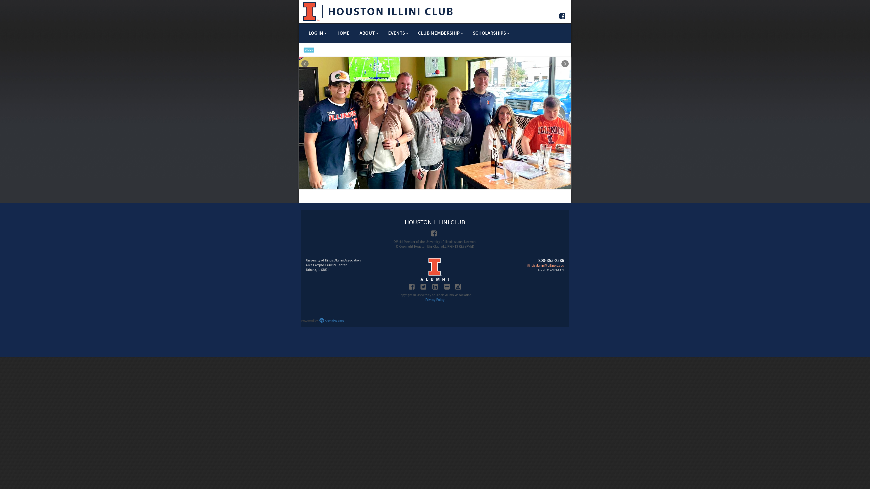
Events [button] (397, 33)
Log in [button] (316, 33)
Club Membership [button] (439, 33)
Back (310, 50)
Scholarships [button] (490, 33)
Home (343, 33)
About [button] (368, 33)
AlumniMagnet (334, 311)
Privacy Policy (435, 290)
